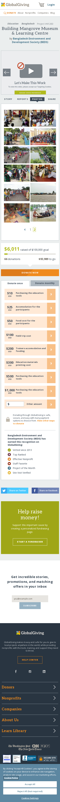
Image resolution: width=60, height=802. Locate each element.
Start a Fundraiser (30, 541)
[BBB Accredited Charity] (30, 758)
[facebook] (15, 671)
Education (13, 23)
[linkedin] (44, 671)
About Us (10, 720)
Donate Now (30, 272)
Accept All (30, 784)
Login (51, 4)
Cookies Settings (30, 798)
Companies (43, 12)
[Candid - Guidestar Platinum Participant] (17, 759)
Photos (37, 99)
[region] (30, 783)
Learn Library (14, 731)
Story (8, 99)
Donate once (15, 283)
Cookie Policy (11, 777)
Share (52, 99)
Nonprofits (30, 12)
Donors (8, 687)
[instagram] (30, 671)
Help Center (30, 659)
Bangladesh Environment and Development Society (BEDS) (31, 40)
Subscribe (30, 605)
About (21, 12)
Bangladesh (28, 23)
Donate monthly (45, 283)
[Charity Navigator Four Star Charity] (8, 759)
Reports (22, 99)
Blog (52, 12)
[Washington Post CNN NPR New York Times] (30, 748)
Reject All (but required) (30, 791)
